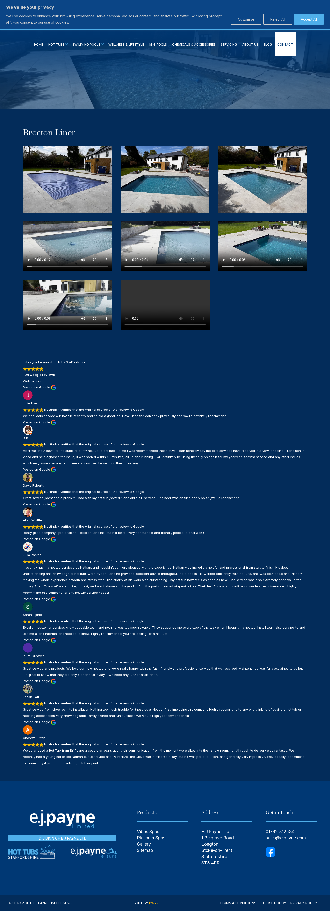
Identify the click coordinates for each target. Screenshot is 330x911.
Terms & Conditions (238, 903)
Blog (268, 44)
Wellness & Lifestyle (126, 44)
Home (38, 44)
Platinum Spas (151, 837)
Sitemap (145, 850)
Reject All (277, 19)
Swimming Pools (86, 44)
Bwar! (154, 903)
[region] (165, 15)
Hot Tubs (56, 44)
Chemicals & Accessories (193, 44)
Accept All (309, 19)
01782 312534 (280, 831)
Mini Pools (158, 44)
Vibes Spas (148, 831)
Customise (246, 19)
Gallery (144, 844)
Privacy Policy (303, 903)
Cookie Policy (273, 903)
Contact (285, 44)
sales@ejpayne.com (286, 837)
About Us (250, 44)
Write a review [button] (34, 381)
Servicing (229, 44)
